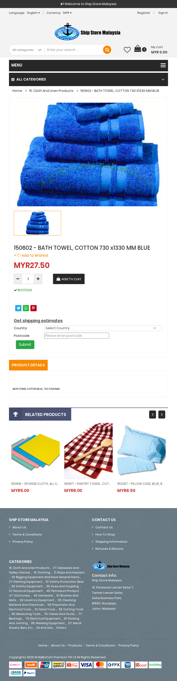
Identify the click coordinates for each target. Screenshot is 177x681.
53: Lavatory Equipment (37, 600)
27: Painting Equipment (25, 582)
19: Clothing (42, 572)
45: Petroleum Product (62, 591)
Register (143, 12)
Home (17, 90)
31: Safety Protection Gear (65, 582)
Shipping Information (111, 541)
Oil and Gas (44, 628)
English (32, 13)
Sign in (163, 12)
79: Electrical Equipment (43, 618)
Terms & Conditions (27, 534)
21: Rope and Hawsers (69, 572)
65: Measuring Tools (26, 614)
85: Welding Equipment (48, 623)
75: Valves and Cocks (59, 614)
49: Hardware (43, 595)
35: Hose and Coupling (62, 586)
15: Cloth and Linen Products (51, 90)
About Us (19, 527)
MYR (66, 13)
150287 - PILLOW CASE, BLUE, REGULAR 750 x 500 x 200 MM (141, 483)
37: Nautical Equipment (26, 591)
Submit (25, 344)
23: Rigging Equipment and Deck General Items (46, 577)
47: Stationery (19, 595)
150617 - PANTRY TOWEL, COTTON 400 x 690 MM (88, 483)
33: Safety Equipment (27, 586)
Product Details (28, 365)
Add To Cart (71, 279)
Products (75, 645)
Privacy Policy (22, 541)
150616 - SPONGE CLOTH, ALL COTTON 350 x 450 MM (35, 483)
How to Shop (105, 534)
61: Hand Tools (45, 609)
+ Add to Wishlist (31, 255)
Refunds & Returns (109, 549)
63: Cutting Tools (71, 609)
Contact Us (104, 527)
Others (61, 628)
